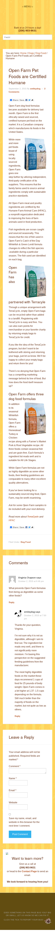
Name (13, 778)
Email (12, 790)
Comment (14, 766)
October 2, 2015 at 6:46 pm (31, 581)
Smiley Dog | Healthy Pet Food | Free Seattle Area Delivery (27, 20)
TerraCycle (33, 516)
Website (13, 802)
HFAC (12, 520)
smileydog (29, 612)
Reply (11, 602)
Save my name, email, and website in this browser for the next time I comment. (24, 822)
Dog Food (26, 542)
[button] (27, 6)
